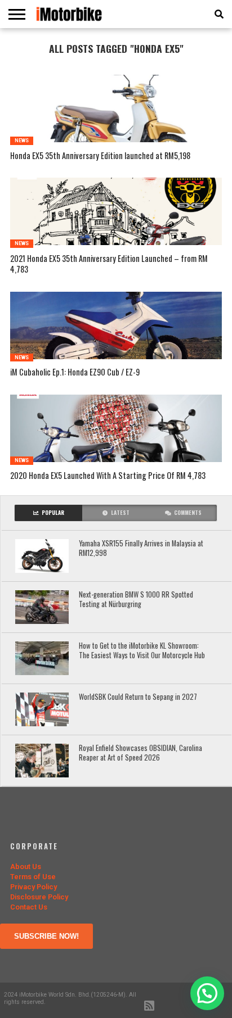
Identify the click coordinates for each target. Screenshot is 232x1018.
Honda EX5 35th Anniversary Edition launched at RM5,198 (100, 156)
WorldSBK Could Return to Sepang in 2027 (139, 697)
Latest (120, 513)
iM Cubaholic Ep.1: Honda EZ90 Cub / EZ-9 (75, 372)
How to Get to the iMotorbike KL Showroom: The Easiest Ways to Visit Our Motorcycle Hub (142, 650)
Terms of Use (33, 876)
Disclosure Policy (39, 897)
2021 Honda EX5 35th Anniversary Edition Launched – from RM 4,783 (109, 264)
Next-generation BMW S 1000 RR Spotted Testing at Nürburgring (136, 599)
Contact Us (28, 907)
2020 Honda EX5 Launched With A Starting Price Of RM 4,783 (108, 475)
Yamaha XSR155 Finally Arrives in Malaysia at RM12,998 (141, 548)
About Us (25, 866)
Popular (53, 513)
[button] (207, 993)
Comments (188, 513)
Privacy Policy (33, 887)
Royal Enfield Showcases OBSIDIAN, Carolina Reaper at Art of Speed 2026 (140, 753)
